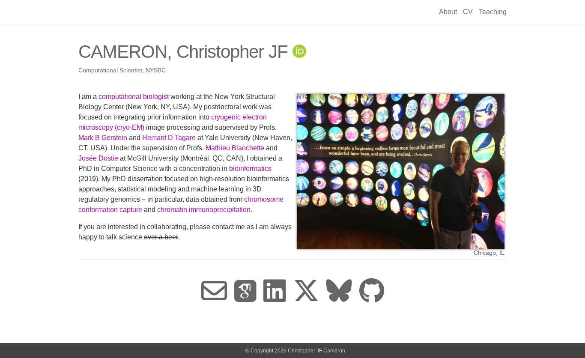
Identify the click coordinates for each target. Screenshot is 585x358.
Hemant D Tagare (169, 137)
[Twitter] (306, 291)
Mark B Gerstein (102, 137)
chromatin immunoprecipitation (204, 209)
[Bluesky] (339, 291)
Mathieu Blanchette (235, 148)
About (448, 11)
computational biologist (133, 96)
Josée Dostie (98, 158)
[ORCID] (299, 52)
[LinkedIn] (274, 291)
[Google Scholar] (245, 291)
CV (468, 11)
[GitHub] (371, 291)
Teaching (493, 11)
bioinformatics (250, 168)
